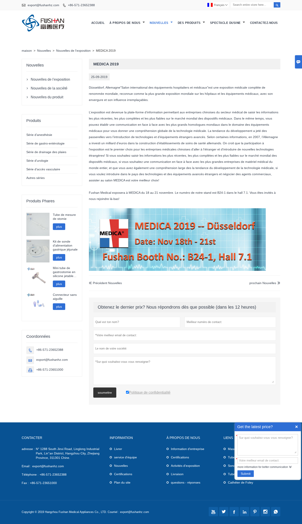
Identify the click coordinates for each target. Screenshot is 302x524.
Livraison (177, 474)
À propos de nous (125, 23)
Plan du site (122, 482)
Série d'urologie (37, 160)
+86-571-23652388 (81, 5)
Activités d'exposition (185, 465)
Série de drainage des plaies (46, 152)
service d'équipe (125, 457)
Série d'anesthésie (39, 135)
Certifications (123, 474)
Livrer (118, 449)
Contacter (32, 438)
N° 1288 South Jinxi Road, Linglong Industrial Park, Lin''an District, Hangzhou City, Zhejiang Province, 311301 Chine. (67, 453)
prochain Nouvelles (262, 283)
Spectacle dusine (226, 23)
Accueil (98, 23)
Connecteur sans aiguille (65, 296)
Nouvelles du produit (47, 97)
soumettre (105, 392)
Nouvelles (159, 23)
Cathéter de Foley (240, 482)
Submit (245, 473)
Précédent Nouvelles (105, 283)
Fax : (25, 483)
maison (27, 50)
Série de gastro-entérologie (45, 143)
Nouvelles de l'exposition (73, 50)
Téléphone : (30, 474)
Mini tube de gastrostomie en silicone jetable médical (64, 272)
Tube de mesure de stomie (64, 216)
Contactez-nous (264, 23)
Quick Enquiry (296, 426)
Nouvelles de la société (49, 88)
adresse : (28, 449)
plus (59, 226)
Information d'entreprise (187, 449)
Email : (26, 466)
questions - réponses (185, 482)
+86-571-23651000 (49, 369)
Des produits (190, 23)
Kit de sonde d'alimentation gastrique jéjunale (65, 245)
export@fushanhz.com (43, 5)
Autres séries (35, 178)
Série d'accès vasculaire (43, 169)
